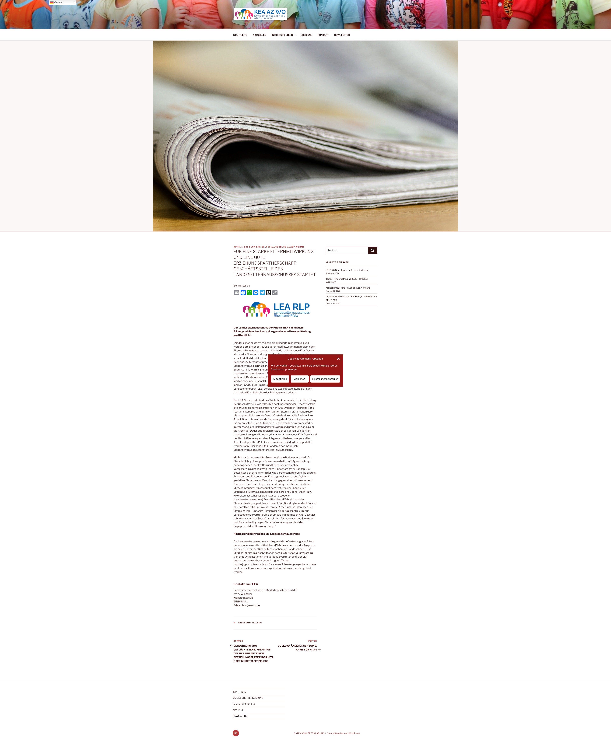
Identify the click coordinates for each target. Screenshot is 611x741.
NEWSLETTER (342, 35)
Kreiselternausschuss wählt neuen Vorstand (348, 287)
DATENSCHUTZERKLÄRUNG (248, 697)
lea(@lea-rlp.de (251, 605)
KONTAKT (323, 35)
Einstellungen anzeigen (325, 378)
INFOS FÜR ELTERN (282, 35)
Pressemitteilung (250, 623)
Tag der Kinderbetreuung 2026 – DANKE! (347, 278)
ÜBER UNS (306, 35)
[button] (338, 358)
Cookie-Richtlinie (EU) (244, 704)
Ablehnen (299, 378)
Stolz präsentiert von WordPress (343, 733)
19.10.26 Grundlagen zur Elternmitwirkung (347, 270)
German (58, 2)
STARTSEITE (240, 35)
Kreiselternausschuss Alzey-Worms (280, 247)
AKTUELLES (259, 35)
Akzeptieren (280, 378)
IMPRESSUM (239, 692)
